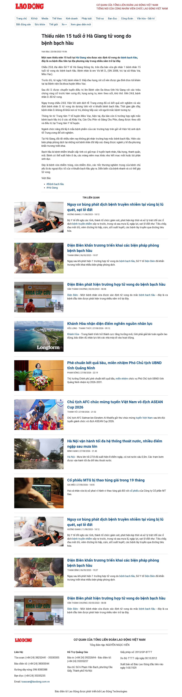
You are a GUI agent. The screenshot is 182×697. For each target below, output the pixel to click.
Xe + (64, 24)
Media (44, 18)
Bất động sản (23, 24)
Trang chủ (21, 18)
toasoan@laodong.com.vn (35, 681)
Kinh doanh (72, 18)
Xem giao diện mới (81, 24)
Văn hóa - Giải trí (146, 18)
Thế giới (53, 24)
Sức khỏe (40, 24)
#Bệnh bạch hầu (55, 184)
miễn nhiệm (122, 378)
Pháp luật (87, 18)
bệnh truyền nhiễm (82, 223)
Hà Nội (71, 456)
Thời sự (100, 18)
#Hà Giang (52, 187)
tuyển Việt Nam (144, 417)
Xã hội (34, 18)
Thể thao (57, 18)
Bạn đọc (112, 18)
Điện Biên (150, 261)
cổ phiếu (134, 490)
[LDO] (39, 217)
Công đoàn (127, 18)
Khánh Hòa (73, 334)
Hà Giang (81, 57)
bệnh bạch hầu (129, 57)
